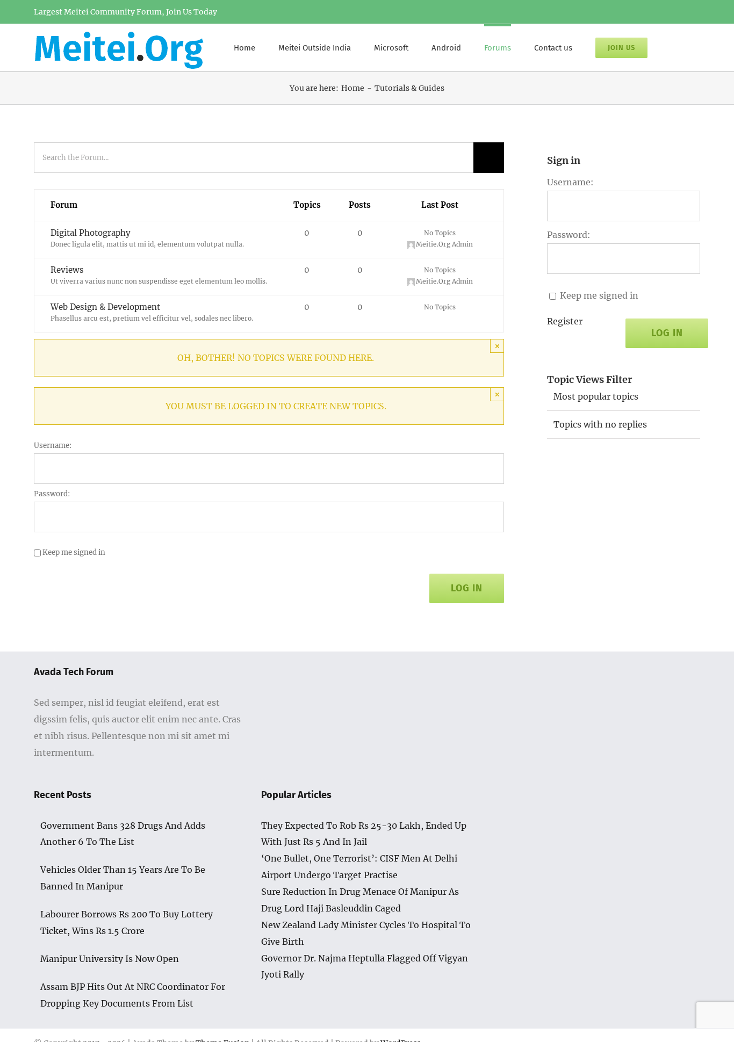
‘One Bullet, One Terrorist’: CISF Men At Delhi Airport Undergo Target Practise (359, 866)
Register (564, 321)
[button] (674, 46)
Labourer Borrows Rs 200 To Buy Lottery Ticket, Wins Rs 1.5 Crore (126, 922)
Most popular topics (595, 396)
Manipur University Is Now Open (109, 958)
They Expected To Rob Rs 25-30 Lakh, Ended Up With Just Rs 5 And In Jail (363, 834)
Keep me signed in (73, 552)
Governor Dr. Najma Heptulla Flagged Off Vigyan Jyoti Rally (364, 966)
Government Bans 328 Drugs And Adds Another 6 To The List (122, 834)
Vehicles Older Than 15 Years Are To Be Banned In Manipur (122, 878)
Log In (467, 588)
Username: (53, 445)
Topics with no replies (600, 424)
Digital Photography (91, 233)
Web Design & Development (105, 307)
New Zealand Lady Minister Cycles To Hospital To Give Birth (366, 933)
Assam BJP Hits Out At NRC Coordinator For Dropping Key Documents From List (132, 995)
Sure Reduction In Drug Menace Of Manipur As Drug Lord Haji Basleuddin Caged (360, 900)
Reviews (67, 270)
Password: (52, 493)
